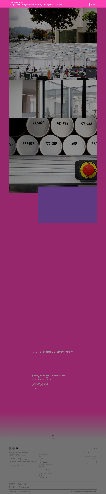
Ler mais (56, 5)
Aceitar (93, 4)
